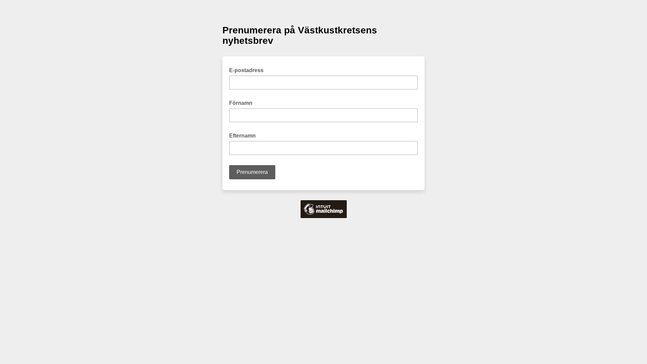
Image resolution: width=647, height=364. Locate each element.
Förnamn (242, 102)
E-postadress (248, 69)
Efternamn (244, 135)
